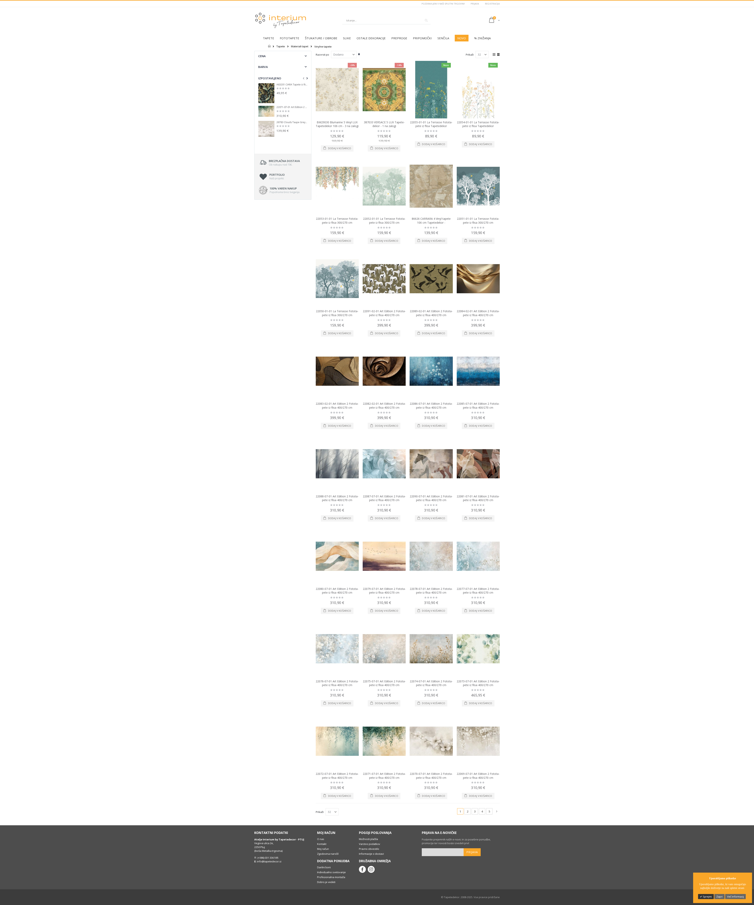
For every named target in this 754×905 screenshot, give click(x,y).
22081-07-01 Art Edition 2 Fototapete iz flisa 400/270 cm (478, 498)
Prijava (475, 3)
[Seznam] (498, 54)
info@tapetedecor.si (269, 861)
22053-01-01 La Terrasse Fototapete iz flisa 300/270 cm (337, 220)
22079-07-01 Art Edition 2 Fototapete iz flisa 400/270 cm (384, 591)
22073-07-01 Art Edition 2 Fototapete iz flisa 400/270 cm (478, 683)
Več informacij (735, 896)
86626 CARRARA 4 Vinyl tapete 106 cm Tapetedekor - (431, 220)
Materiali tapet (299, 46)
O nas (320, 839)
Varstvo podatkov (369, 844)
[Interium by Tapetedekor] (280, 20)
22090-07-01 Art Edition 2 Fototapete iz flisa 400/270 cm (431, 498)
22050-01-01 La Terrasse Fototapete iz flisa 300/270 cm (337, 313)
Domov (269, 46)
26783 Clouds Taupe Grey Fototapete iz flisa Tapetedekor (291, 122)
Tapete (280, 46)
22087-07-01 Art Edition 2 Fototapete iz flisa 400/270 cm (384, 498)
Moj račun (323, 849)
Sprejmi (707, 896)
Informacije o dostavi (371, 854)
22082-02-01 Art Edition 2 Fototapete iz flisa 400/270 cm (384, 405)
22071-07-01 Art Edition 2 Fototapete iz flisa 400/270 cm (384, 776)
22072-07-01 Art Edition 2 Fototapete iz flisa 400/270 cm (337, 776)
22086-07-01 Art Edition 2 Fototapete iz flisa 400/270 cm (431, 405)
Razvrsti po (322, 54)
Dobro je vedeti (326, 882)
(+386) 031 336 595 (267, 857)
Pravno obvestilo (369, 849)
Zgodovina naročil (328, 854)
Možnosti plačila (368, 839)
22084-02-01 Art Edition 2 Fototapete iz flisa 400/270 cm (478, 313)
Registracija (492, 3)
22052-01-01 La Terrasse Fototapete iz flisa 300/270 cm (384, 220)
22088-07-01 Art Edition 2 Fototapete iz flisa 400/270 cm (337, 498)
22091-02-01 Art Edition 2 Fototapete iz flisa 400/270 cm (384, 313)
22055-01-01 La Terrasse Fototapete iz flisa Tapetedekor (431, 124)
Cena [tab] (262, 56)
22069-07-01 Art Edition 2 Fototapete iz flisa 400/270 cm (478, 776)
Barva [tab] (263, 67)
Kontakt (321, 844)
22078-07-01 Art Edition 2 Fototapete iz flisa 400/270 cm (431, 591)
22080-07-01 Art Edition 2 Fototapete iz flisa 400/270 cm (337, 591)
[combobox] (386, 20)
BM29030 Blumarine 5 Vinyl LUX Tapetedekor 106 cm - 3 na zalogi (337, 124)
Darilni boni (324, 867)
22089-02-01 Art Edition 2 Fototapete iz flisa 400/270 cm (431, 313)
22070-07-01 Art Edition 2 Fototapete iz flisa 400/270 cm (431, 776)
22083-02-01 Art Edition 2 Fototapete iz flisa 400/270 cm (337, 405)
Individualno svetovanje (331, 872)
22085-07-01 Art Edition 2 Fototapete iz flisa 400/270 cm (478, 405)
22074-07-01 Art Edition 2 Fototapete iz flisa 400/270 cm (431, 683)
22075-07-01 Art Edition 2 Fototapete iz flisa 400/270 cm (384, 683)
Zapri (719, 896)
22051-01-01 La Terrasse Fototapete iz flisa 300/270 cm (478, 220)
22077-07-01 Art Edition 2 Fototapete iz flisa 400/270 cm (478, 591)
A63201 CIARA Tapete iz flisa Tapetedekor (291, 84)
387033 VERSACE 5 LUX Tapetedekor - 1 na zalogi (384, 124)
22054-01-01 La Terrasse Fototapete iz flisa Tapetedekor (478, 124)
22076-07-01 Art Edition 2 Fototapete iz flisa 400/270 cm (337, 683)
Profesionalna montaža (331, 877)
